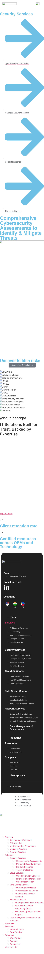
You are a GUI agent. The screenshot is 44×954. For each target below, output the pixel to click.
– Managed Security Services (28, 864)
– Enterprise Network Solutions (29, 902)
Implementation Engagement (23, 846)
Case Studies (16, 932)
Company (9, 935)
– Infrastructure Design (25, 887)
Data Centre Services (19, 884)
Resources (9, 926)
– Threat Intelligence (24, 870)
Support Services (18, 852)
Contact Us (15, 944)
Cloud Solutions (17, 873)
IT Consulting (16, 843)
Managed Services (18, 849)
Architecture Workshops (21, 840)
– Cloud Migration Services (27, 876)
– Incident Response (24, 867)
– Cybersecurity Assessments (28, 861)
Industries (9, 923)
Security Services (18, 858)
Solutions (9, 855)
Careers (13, 941)
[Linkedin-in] (7, 588)
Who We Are (15, 938)
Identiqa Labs (11, 947)
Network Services (18, 899)
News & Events (17, 929)
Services (10, 622)
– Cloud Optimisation (24, 882)
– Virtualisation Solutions (26, 890)
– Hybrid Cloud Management (28, 879)
